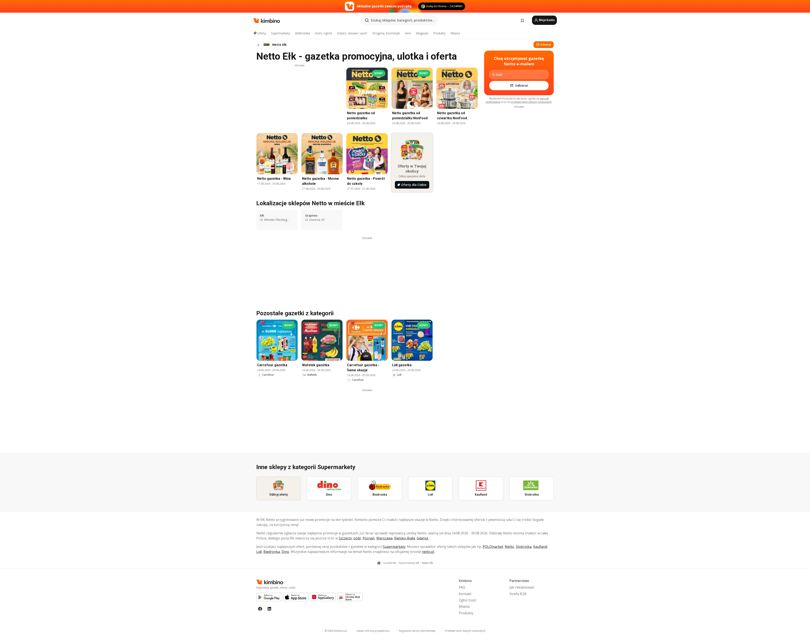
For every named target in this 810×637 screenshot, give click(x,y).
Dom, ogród (323, 33)
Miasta (455, 33)
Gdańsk (422, 538)
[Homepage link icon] (379, 563)
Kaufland (540, 546)
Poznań (369, 538)
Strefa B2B (517, 593)
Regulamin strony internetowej (417, 631)
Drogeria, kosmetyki (386, 33)
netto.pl (428, 551)
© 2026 (336, 631)
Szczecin (345, 538)
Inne (408, 33)
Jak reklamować (521, 587)
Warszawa (384, 538)
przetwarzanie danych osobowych (531, 102)
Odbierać (545, 44)
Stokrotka (524, 546)
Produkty (439, 33)
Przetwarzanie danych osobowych (465, 631)
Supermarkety (280, 33)
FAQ (462, 587)
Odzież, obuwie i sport (352, 33)
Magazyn (422, 33)
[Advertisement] (299, 96)
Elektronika (302, 33)
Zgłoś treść (468, 600)
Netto (509, 546)
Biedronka (271, 551)
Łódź (357, 538)
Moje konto (546, 20)
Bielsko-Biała (404, 538)
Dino (285, 551)
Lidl (259, 551)
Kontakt (465, 593)
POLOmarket (493, 546)
